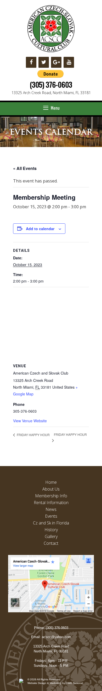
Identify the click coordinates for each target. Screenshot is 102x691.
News (51, 509)
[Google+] (56, 62)
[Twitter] (43, 62)
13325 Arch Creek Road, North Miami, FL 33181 (51, 92)
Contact (51, 543)
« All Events (25, 168)
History (51, 530)
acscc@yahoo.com (56, 637)
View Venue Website (30, 420)
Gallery (51, 536)
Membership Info (51, 496)
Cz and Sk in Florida (51, 523)
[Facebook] (31, 62)
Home (51, 482)
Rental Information (51, 502)
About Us (51, 489)
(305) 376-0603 (51, 84)
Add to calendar (40, 228)
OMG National (74, 683)
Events (51, 516)
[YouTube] (69, 62)
